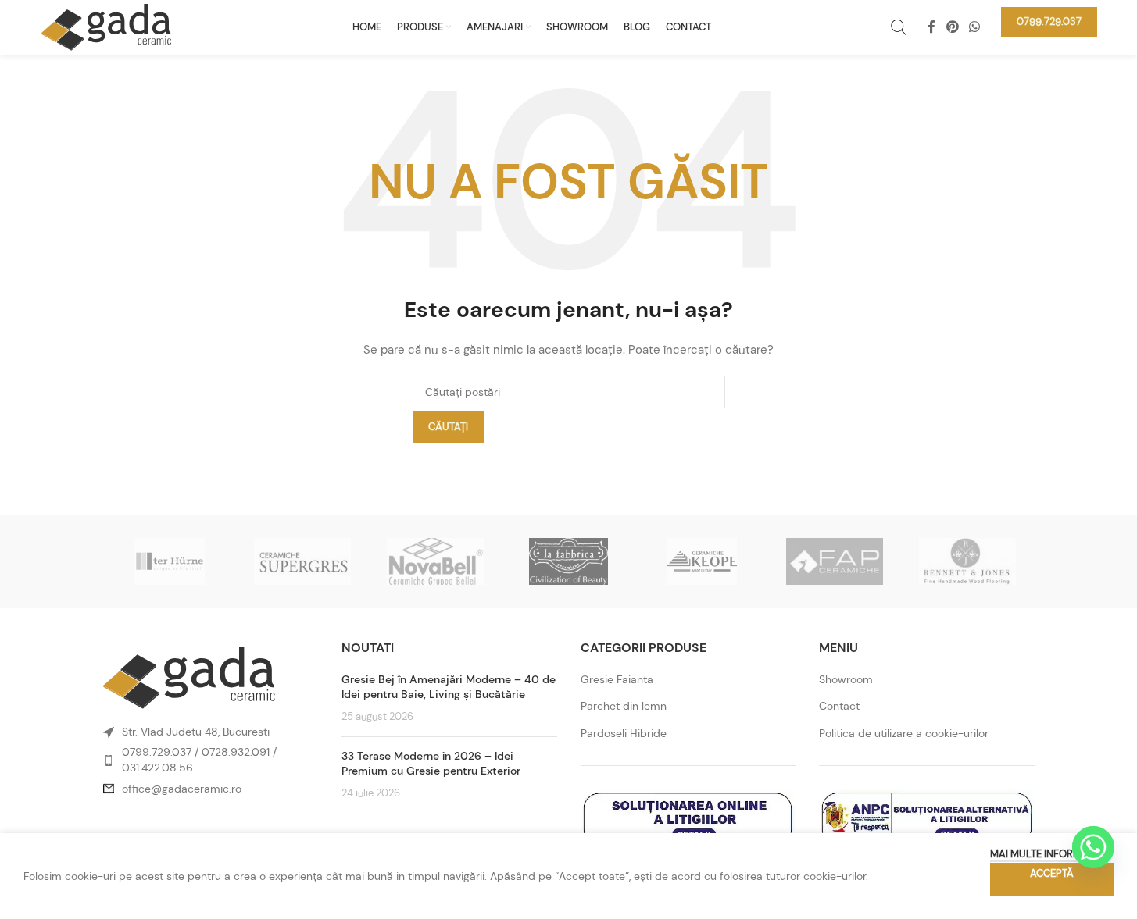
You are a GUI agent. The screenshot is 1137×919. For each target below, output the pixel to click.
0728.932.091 (236, 752)
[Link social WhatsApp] (974, 27)
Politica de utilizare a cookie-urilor (904, 733)
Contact (839, 706)
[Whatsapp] (1093, 847)
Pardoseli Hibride (624, 733)
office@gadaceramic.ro (181, 789)
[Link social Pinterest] (952, 27)
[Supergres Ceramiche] (302, 561)
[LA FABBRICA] (568, 561)
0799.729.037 (156, 752)
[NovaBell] (435, 561)
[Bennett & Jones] (967, 561)
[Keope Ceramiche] (701, 561)
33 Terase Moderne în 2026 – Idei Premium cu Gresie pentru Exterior (430, 763)
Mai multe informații (1044, 853)
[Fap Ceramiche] (834, 561)
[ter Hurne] (169, 561)
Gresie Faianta (617, 679)
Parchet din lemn (624, 706)
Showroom (846, 679)
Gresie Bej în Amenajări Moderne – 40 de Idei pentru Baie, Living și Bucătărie (448, 687)
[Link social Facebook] (931, 27)
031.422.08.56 (157, 767)
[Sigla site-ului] (106, 26)
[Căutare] (898, 27)
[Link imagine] (189, 677)
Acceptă (1052, 873)
